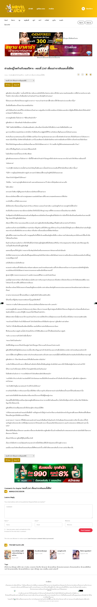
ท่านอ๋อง (26, 567)
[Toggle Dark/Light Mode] (90, 74)
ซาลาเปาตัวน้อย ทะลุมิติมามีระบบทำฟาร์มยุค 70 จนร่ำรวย (18, 553)
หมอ (41, 569)
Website (67, 521)
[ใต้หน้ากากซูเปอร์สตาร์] (76, 554)
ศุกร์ (34, 20)
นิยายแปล (44, 567)
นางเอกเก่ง (33, 567)
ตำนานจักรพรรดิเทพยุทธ (41, 551)
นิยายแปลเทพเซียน (12, 569)
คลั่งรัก (19, 567)
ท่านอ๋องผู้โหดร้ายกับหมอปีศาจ (16, 75)
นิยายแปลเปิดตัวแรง (24, 569)
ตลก (22, 567)
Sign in (81, 22)
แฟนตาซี (55, 569)
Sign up (89, 22)
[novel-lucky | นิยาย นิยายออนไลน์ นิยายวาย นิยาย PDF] (15, 8)
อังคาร (13, 20)
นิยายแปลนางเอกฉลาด (63, 567)
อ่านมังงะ (51, 8)
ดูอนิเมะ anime (41, 8)
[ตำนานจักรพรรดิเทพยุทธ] (30, 554)
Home (6, 75)
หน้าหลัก (30, 8)
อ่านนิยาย (48, 581)
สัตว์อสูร (37, 569)
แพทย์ (50, 569)
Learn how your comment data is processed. (41, 538)
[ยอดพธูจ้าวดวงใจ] (53, 554)
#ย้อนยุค (13, 567)
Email (36, 521)
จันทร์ (6, 20)
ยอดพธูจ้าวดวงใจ (61, 551)
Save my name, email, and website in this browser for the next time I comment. (17, 530)
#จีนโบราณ (7, 567)
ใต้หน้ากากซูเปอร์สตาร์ (85, 551)
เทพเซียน (45, 569)
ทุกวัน (54, 20)
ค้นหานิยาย (89, 8)
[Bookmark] (86, 74)
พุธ (19, 20)
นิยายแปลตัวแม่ (52, 567)
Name (6, 521)
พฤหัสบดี (26, 20)
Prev (8, 85)
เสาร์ (40, 20)
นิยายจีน (38, 567)
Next (15, 85)
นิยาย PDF (7, 24)
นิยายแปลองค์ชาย (75, 567)
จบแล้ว (61, 20)
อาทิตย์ (47, 20)
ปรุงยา (32, 569)
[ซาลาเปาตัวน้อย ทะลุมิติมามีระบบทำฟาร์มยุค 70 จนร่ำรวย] (7, 554)
